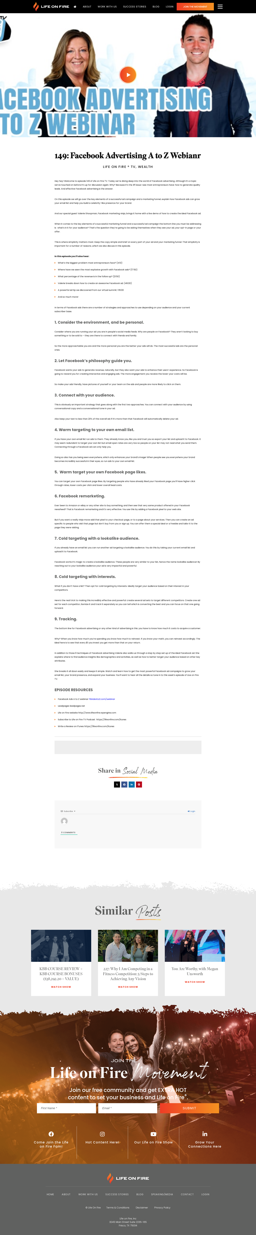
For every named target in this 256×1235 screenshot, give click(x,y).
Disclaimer (142, 1207)
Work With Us (107, 6)
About (87, 6)
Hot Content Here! (102, 1142)
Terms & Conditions (117, 1207)
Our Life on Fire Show (153, 1142)
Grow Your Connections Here (204, 1144)
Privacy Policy (162, 1207)
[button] (117, 785)
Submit (189, 1108)
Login (169, 6)
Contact (187, 1194)
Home (50, 1194)
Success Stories (134, 6)
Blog (156, 6)
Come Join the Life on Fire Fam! (51, 1144)
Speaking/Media (162, 1194)
